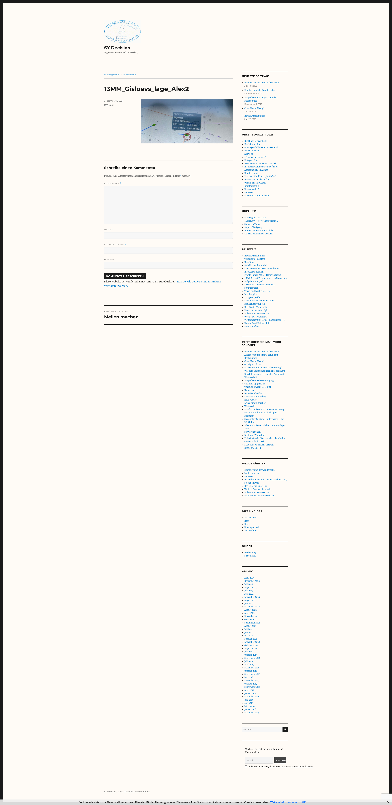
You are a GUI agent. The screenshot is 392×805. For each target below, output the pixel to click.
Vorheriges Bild (111, 74)
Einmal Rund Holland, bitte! (257, 323)
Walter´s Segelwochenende (257, 489)
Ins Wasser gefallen (254, 272)
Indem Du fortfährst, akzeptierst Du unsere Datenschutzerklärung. (280, 766)
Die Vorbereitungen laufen (257, 195)
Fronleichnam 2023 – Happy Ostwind (262, 275)
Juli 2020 (248, 651)
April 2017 (249, 690)
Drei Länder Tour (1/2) (255, 304)
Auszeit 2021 (250, 517)
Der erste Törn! (251, 326)
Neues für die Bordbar (255, 403)
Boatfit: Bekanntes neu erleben (259, 495)
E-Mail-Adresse (115, 244)
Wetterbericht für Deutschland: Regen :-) (264, 320)
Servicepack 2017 (252, 432)
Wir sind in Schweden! (255, 183)
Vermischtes (250, 530)
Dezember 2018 (251, 667)
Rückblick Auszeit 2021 (255, 141)
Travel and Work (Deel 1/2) (257, 291)
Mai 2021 (248, 635)
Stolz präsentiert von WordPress (134, 791)
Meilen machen (252, 150)
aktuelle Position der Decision (258, 233)
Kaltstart (248, 192)
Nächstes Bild (129, 74)
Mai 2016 (248, 703)
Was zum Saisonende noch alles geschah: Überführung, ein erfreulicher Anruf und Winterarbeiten (264, 374)
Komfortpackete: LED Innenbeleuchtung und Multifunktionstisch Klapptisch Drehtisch (264, 412)
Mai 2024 (248, 594)
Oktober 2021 (250, 619)
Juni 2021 (248, 632)
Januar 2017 (250, 693)
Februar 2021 (250, 639)
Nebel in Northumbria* (255, 265)
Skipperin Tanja (252, 224)
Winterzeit (249, 406)
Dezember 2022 (252, 606)
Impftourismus (251, 186)
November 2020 (252, 642)
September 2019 (252, 658)
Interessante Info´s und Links (258, 230)
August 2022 (250, 610)
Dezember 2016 (252, 696)
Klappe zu (249, 390)
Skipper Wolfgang (253, 227)
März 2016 (249, 706)
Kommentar (112, 183)
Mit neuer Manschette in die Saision (261, 82)
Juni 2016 (249, 700)
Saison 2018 (250, 556)
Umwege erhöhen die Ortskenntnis (261, 147)
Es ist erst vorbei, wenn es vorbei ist (261, 268)
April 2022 (249, 613)
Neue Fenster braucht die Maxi (259, 444)
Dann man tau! (251, 189)
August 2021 (250, 626)
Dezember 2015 (251, 712)
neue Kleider (250, 400)
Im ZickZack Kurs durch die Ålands (261, 166)
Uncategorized (251, 527)
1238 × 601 (109, 105)
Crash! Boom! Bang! (254, 108)
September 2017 (252, 687)
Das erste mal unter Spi (255, 310)
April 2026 (249, 578)
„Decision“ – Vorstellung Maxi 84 (261, 221)
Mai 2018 (248, 677)
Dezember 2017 (251, 680)
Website (109, 259)
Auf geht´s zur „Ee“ (253, 281)
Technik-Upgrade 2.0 (254, 383)
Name (108, 229)
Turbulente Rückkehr (254, 259)
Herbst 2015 (250, 552)
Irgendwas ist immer (254, 116)
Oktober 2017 (250, 684)
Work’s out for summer (255, 316)
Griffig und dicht (252, 364)
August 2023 (250, 600)
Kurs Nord (249, 262)
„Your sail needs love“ (255, 157)
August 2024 (250, 587)
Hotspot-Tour (251, 160)
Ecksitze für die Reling (255, 396)
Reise (247, 524)
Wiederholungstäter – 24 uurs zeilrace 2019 (265, 479)
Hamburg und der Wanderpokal (259, 90)
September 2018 (252, 674)
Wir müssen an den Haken (257, 179)
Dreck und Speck (252, 448)
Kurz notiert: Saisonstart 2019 (259, 300)
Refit (246, 521)
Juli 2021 (248, 629)
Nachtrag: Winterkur (254, 435)
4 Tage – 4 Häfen (252, 297)
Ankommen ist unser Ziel (256, 313)
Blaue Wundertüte (253, 393)
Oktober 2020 (251, 645)
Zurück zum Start (252, 144)
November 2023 (252, 597)
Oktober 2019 (250, 655)
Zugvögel (248, 154)
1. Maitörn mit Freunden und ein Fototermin (265, 278)
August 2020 (250, 648)
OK (304, 802)
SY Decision (117, 47)
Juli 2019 (248, 661)
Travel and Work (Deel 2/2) (257, 387)
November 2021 (252, 616)
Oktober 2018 (250, 671)
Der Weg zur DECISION (255, 217)
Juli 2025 (248, 584)
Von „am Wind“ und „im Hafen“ (260, 176)
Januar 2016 (250, 709)
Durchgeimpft (251, 173)
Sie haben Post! (251, 483)
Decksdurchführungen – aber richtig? (263, 367)
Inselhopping (251, 294)
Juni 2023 (249, 603)
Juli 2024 (248, 590)
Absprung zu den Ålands (256, 170)
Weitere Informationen (284, 802)
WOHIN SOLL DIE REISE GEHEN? (260, 163)
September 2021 (252, 622)
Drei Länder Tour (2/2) (255, 307)
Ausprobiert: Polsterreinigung (259, 380)
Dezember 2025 (252, 581)
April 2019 (249, 664)
